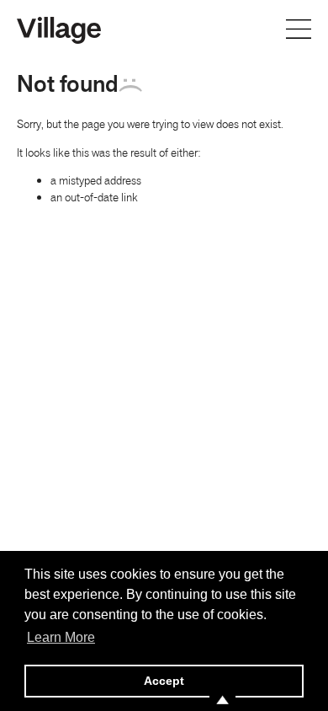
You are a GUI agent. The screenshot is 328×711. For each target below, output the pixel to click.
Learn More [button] (61, 637)
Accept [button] (164, 680)
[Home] (59, 28)
